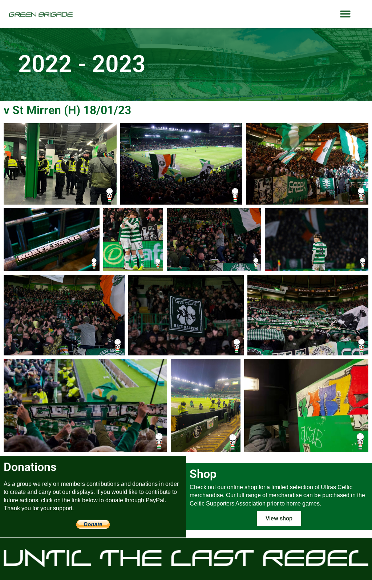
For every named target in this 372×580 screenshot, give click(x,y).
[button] (345, 14)
